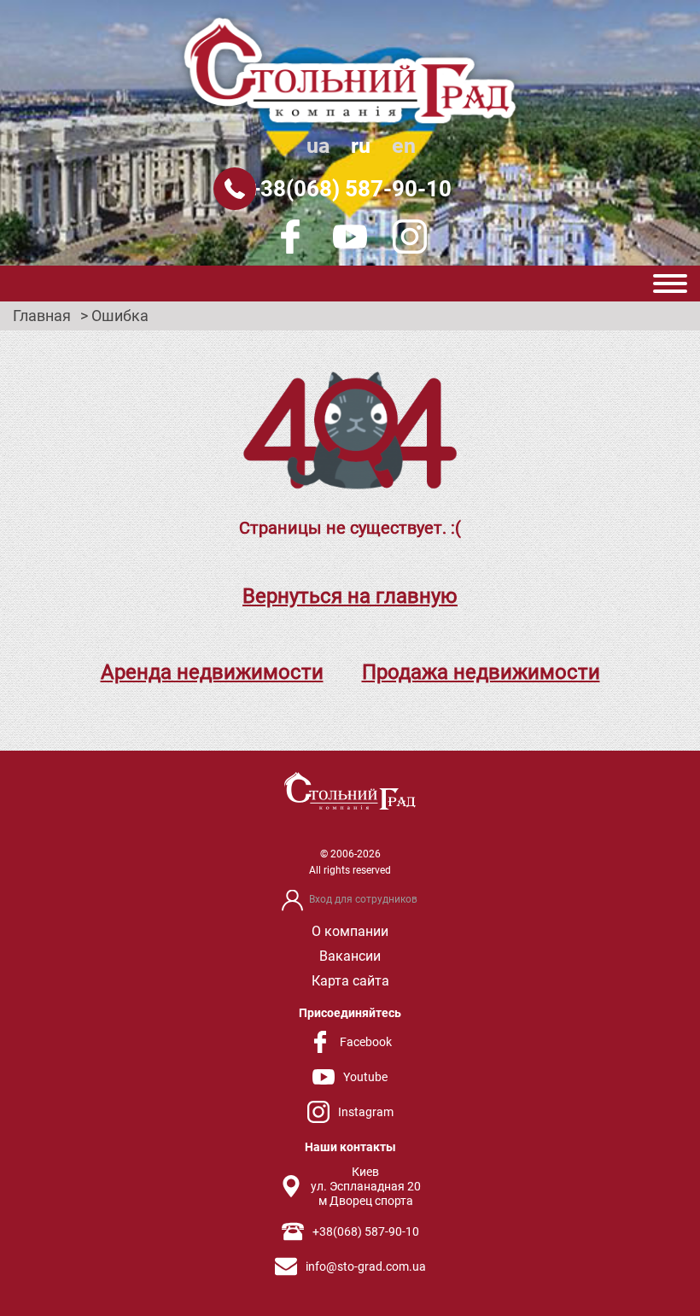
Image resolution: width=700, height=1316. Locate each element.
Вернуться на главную (350, 596)
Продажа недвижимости (481, 672)
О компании (350, 931)
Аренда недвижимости (212, 672)
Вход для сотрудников (363, 899)
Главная (42, 316)
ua (318, 145)
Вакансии (350, 956)
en (404, 145)
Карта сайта (350, 981)
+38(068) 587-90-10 (350, 189)
